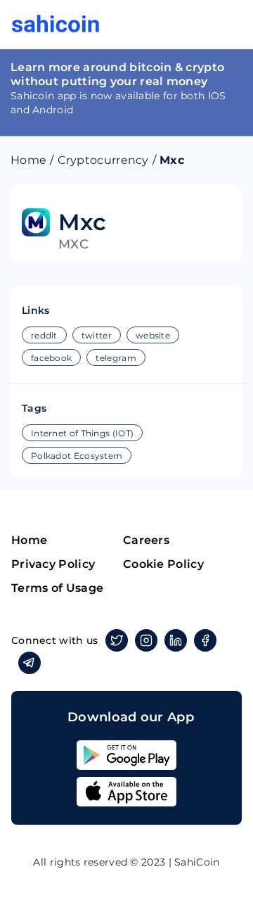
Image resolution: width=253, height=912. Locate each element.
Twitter (116, 640)
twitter (97, 335)
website (153, 335)
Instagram (146, 640)
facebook (51, 358)
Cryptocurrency (103, 160)
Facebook (205, 640)
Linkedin (175, 640)
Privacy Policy (53, 564)
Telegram (29, 663)
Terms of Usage (57, 588)
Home (28, 160)
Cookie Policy (163, 564)
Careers (146, 540)
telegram (116, 358)
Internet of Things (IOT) (82, 433)
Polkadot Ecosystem (76, 455)
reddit (44, 335)
